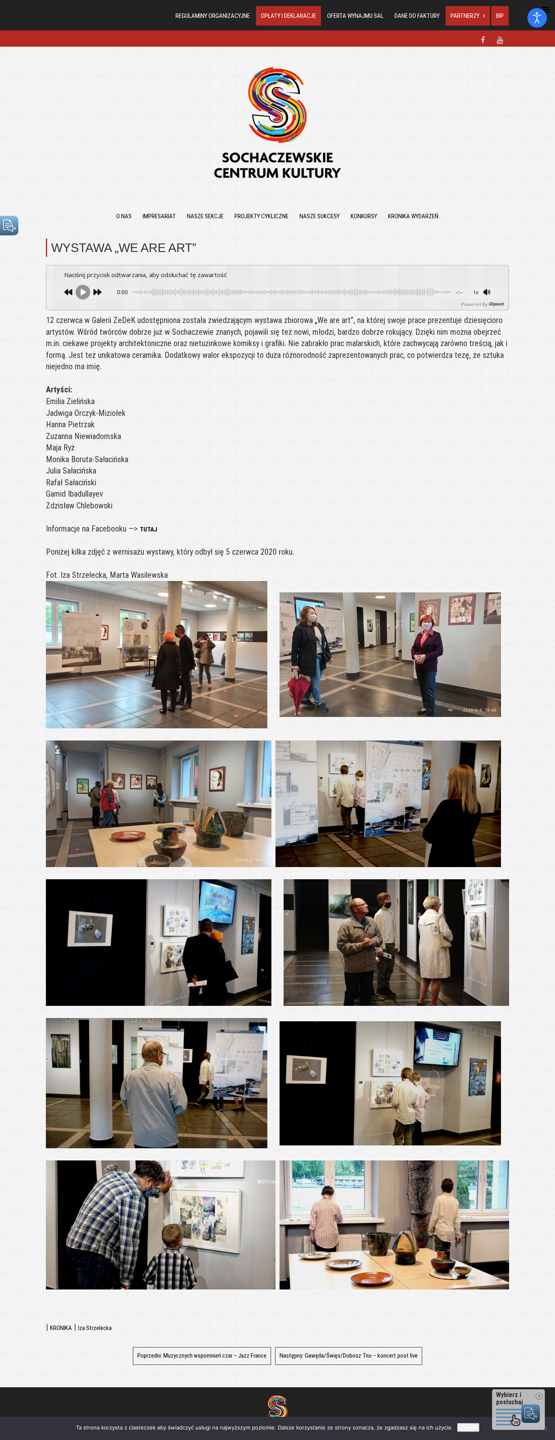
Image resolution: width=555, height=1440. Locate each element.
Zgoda (468, 1427)
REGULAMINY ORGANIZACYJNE (213, 15)
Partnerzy (465, 15)
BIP (500, 15)
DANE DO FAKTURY (417, 15)
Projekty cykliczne (261, 216)
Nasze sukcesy (319, 216)
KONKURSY (364, 216)
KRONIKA (61, 1328)
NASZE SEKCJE (205, 216)
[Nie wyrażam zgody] (545, 1429)
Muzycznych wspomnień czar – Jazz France (202, 1355)
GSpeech (496, 304)
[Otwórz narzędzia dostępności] (537, 18)
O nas (124, 216)
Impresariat (159, 216)
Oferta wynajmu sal (355, 15)
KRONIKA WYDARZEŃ (413, 216)
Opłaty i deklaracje (288, 15)
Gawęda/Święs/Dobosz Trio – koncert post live (349, 1355)
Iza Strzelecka (95, 1328)
